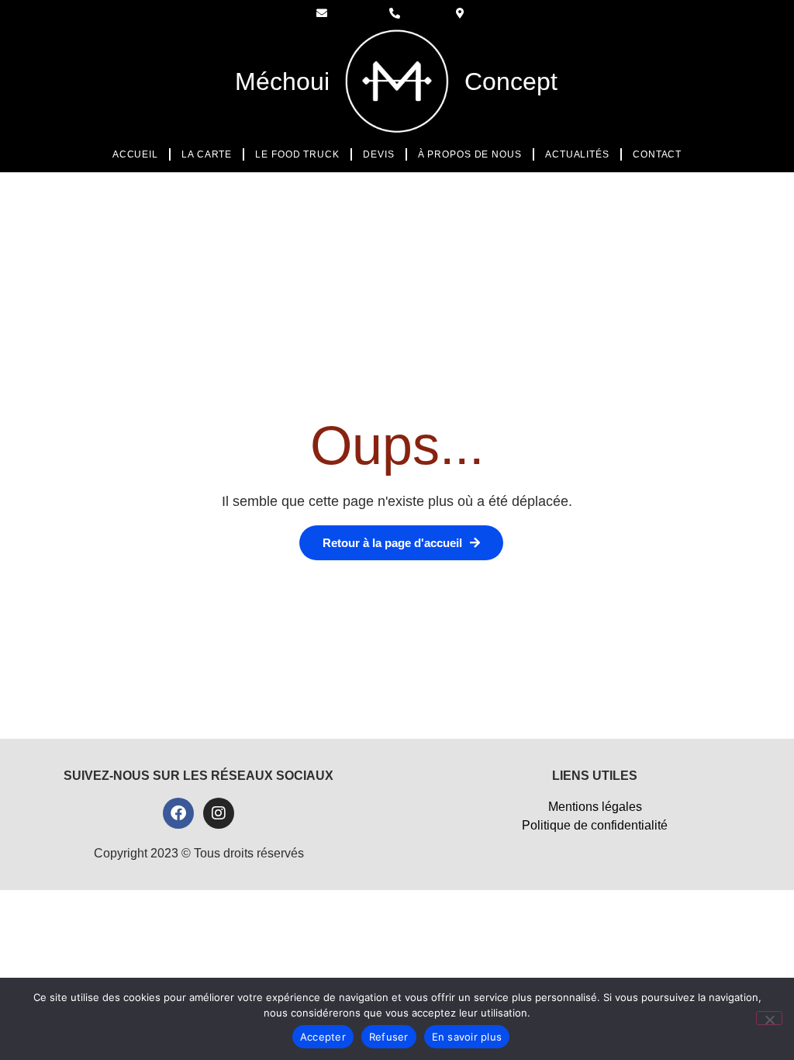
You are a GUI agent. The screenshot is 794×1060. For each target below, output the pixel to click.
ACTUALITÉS (577, 154)
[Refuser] (769, 1018)
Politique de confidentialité (595, 825)
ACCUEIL (135, 154)
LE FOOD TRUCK (297, 154)
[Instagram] (218, 813)
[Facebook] (178, 813)
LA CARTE (206, 154)
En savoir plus (467, 1037)
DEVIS (379, 154)
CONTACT (657, 154)
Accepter (323, 1037)
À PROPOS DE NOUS (470, 154)
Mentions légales (595, 806)
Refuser (389, 1037)
